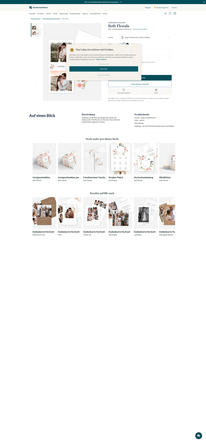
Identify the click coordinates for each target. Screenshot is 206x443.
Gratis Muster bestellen (140, 84)
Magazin (148, 7)
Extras (105, 13)
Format (110, 37)
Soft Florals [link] (65, 18)
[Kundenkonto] (165, 13)
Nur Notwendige (104, 75)
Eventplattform (95, 13)
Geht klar (103, 69)
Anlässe (85, 13)
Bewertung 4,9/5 (162, 7)
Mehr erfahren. (101, 59)
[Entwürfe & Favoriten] (170, 13)
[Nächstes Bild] (36, 85)
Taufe (55, 13)
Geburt (48, 13)
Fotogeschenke (75, 13)
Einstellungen (104, 64)
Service (174, 7)
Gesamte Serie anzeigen (140, 29)
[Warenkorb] (175, 13)
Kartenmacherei (36, 18)
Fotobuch (40, 13)
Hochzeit (32, 13)
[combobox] (145, 38)
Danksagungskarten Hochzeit (51, 18)
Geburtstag (63, 13)
